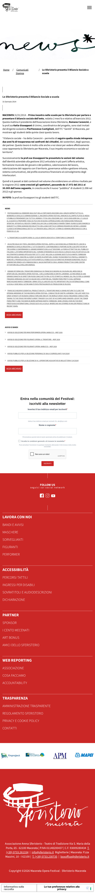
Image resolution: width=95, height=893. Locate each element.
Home (6, 70)
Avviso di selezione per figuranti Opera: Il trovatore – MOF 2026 (33, 339)
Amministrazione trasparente (26, 706)
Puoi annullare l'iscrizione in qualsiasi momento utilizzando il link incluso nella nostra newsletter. (47, 446)
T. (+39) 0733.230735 (44, 856)
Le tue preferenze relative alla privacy (62, 888)
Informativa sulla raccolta (14, 888)
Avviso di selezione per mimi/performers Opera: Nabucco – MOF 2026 (34, 332)
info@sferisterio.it (43, 852)
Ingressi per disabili (18, 584)
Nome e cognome (47, 425)
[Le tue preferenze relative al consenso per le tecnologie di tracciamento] (90, 888)
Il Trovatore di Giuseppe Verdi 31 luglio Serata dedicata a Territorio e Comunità (40, 237)
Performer (11, 554)
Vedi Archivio (13, 315)
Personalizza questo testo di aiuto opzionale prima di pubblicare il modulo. (47, 437)
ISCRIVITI (47, 463)
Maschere (10, 532)
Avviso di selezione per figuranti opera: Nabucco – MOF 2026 (32, 346)
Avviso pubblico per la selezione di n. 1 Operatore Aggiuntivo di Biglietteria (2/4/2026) (43, 360)
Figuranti (10, 547)
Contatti (9, 728)
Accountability (14, 682)
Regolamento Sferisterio (22, 713)
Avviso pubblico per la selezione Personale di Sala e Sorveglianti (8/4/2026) (38, 353)
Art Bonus (10, 637)
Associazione (13, 668)
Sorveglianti (12, 539)
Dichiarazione (13, 599)
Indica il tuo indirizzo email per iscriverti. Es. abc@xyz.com (47, 421)
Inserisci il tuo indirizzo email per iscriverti (47, 409)
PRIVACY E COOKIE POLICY (20, 720)
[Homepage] (11, 7)
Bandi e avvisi (13, 524)
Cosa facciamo (14, 675)
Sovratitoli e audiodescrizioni (27, 592)
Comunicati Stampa (22, 71)
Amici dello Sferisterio (20, 645)
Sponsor (9, 622)
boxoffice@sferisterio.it (74, 856)
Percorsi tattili (15, 577)
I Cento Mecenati (15, 630)
